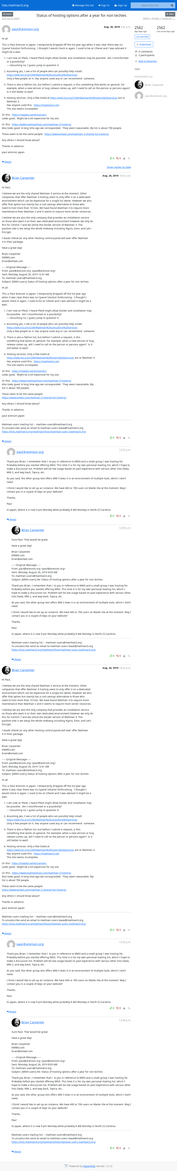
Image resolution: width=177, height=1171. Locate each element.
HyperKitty (89, 1166)
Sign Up (122, 5)
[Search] (172, 5)
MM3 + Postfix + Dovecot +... (159, 18)
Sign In (105, 5)
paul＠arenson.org (25, 29)
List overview (142, 36)
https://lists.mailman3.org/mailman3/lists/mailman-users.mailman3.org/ (44, 431)
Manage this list (84, 5)
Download (145, 44)
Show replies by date (119, 167)
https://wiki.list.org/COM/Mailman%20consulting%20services (42, 74)
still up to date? (11, 18)
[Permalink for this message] (129, 158)
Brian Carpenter (23, 178)
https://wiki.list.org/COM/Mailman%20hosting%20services (83, 97)
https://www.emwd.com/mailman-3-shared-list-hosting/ (76, 134)
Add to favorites (147, 61)
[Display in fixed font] (124, 158)
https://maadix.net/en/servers (29, 114)
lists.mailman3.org (15, 5)
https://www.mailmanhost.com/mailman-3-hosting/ (41, 124)
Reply (7, 161)
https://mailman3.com (46, 105)
